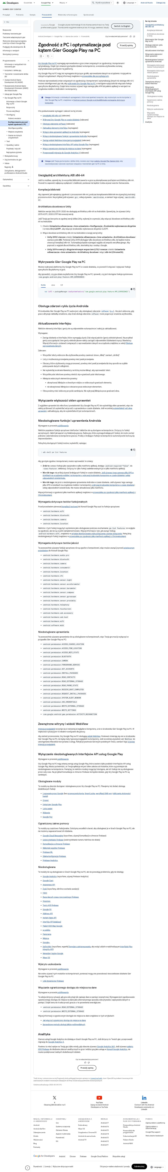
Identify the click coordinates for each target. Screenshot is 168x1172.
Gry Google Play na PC (47, 63)
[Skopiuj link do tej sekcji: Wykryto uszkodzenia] (63, 964)
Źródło (35, 1136)
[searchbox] (15, 22)
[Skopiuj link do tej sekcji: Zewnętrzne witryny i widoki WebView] (90, 724)
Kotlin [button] (43, 285)
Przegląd (6, 15)
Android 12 (105, 1141)
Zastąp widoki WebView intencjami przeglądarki (62, 140)
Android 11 (104, 1145)
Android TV (82, 1140)
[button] (13, 61)
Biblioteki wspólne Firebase (54, 848)
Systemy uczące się (63, 1126)
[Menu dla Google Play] (54, 3)
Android (36, 1125)
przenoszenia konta (76, 793)
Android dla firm (39, 1129)
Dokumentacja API (130, 1136)
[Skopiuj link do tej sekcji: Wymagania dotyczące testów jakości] (81, 543)
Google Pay (47, 817)
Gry (57, 1123)
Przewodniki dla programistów (129, 1131)
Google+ (46, 942)
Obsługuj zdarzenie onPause (54, 124)
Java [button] (53, 285)
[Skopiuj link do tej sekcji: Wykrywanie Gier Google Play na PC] (87, 262)
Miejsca (46, 938)
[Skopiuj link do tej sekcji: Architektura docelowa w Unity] (73, 206)
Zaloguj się (160, 3)
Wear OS (46, 958)
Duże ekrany (82, 1125)
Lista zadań (47, 809)
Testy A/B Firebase (51, 905)
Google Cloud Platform (99, 1156)
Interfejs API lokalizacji (52, 922)
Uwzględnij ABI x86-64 (52, 116)
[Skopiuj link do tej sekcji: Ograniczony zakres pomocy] (71, 823)
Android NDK (128, 1143)
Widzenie (46, 813)
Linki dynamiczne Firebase (53, 981)
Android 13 (105, 1137)
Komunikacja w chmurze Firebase (56, 844)
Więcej (62, 3)
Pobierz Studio (128, 1140)
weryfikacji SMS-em (104, 793)
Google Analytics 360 (106, 1046)
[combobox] (102, 3)
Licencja (47, 1166)
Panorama (47, 934)
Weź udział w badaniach (154, 1136)
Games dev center (12, 9)
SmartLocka (90, 793)
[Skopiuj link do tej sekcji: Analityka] (52, 1034)
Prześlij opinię (126, 45)
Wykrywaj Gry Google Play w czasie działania (61, 120)
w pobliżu (46, 930)
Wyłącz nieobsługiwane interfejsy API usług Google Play (66, 144)
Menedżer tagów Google (53, 953)
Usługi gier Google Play (52, 804)
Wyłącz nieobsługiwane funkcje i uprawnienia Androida (65, 136)
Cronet (46, 800)
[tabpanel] (87, 293)
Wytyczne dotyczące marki (63, 1166)
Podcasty (36, 1147)
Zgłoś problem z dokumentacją (151, 1127)
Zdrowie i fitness (62, 1130)
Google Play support (153, 1132)
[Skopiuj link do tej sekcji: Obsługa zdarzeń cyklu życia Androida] (90, 306)
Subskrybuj (139, 1166)
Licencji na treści (96, 1078)
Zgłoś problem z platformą (155, 1123)
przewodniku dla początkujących (95, 76)
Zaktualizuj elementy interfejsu (55, 128)
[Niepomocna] (134, 36)
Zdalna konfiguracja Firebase (54, 856)
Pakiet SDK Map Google (52, 926)
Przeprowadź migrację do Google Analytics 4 (61, 153)
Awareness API (49, 885)
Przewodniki (47, 15)
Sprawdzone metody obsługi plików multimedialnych (64, 1024)
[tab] (43, 285)
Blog (35, 1143)
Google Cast (48, 881)
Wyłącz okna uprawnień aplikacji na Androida (61, 132)
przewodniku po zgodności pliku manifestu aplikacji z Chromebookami (97, 536)
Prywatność (60, 1137)
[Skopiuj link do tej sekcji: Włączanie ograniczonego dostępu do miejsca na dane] (99, 987)
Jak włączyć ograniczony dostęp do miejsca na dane (64, 1020)
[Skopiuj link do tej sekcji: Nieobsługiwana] (57, 867)
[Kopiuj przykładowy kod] (134, 289)
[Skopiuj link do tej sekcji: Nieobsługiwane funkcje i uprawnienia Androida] (103, 421)
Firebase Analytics (50, 860)
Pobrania (19, 15)
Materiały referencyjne (67, 15)
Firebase (83, 1156)
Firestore (46, 901)
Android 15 (105, 1130)
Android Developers (44, 36)
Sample (33, 15)
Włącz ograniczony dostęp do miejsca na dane (62, 149)
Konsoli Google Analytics (117, 1049)
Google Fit (47, 909)
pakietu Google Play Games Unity (106, 161)
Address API (48, 914)
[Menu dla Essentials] (35, 3)
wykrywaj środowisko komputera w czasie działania (113, 485)
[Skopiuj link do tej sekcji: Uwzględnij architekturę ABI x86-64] (86, 175)
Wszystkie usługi (119, 1156)
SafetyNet (47, 947)
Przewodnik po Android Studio (131, 1126)
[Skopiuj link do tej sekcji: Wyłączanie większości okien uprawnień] (93, 400)
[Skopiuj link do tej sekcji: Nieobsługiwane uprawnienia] (71, 632)
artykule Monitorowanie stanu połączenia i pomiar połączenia (97, 534)
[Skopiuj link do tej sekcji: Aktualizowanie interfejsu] (73, 323)
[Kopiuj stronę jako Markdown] (48, 56)
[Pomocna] (130, 36)
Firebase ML (48, 852)
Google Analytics (50, 876)
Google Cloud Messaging (53, 836)
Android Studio (147, 3)
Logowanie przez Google (53, 793)
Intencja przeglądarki (46, 729)
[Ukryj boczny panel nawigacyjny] (27, 1168)
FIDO (45, 893)
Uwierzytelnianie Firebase (53, 840)
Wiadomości (38, 1140)
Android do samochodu (87, 1136)
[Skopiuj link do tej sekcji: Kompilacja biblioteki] (62, 189)
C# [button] (61, 285)
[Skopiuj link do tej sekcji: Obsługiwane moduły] (63, 781)
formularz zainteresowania (80, 947)
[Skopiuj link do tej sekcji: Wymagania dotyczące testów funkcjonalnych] (89, 502)
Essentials (28, 3)
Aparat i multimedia (63, 1134)
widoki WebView (93, 736)
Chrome (73, 1156)
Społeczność (89, 15)
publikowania (63, 426)
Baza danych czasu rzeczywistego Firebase (61, 897)
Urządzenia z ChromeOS (87, 1132)
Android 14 (105, 1134)
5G (57, 1141)
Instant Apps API (49, 918)
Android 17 (105, 1123)
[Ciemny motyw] (131, 289)
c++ (111, 311)
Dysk (45, 889)
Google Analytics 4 (56, 1042)
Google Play (46, 3)
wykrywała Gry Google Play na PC (81, 84)
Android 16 (105, 1126)
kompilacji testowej (70, 507)
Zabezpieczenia (39, 1132)
